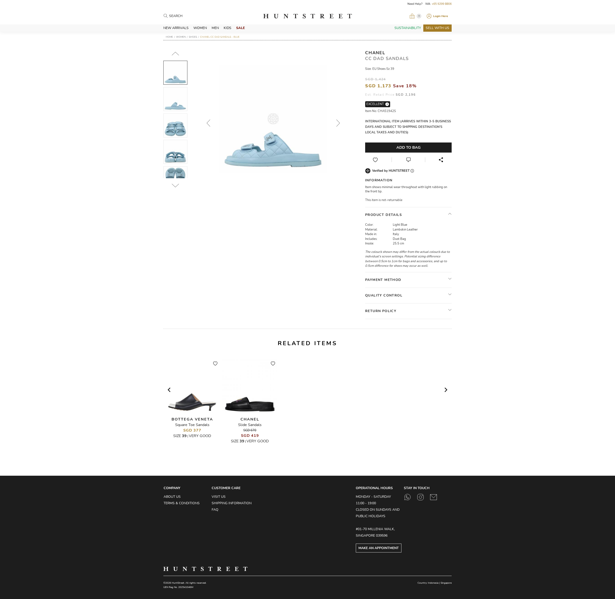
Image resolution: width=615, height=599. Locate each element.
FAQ (215, 509)
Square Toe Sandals (192, 424)
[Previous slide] (169, 390)
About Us (172, 496)
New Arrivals (176, 28)
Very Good (200, 436)
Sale (240, 28)
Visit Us (219, 496)
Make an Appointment (378, 548)
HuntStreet (307, 16)
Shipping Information (232, 503)
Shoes (193, 37)
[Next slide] (445, 390)
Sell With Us (437, 28)
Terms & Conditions (182, 503)
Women (200, 28)
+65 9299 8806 (442, 4)
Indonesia (433, 583)
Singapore (446, 583)
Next (338, 123)
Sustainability (407, 28)
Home (169, 37)
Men (215, 28)
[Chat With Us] (408, 159)
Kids (227, 28)
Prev (208, 123)
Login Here (440, 16)
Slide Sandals (250, 424)
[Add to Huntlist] (375, 159)
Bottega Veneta (192, 419)
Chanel (375, 53)
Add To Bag (408, 147)
